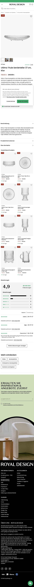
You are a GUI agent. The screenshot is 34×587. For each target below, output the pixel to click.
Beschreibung (5, 123)
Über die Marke (5, 145)
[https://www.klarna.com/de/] (12, 574)
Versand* (3, 477)
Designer (3, 490)
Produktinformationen (8, 141)
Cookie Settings (11, 101)
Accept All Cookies (23, 101)
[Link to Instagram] (6, 568)
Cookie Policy (4, 488)
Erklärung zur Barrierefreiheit (8, 492)
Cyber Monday (5, 514)
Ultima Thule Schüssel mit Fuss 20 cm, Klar (8, 177)
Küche (18, 483)
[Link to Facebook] (2, 568)
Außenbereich (21, 485)
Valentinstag (4, 499)
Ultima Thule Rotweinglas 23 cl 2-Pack (24, 208)
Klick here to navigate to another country (12, 534)
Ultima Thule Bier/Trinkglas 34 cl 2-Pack (24, 239)
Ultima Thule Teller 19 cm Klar (7, 208)
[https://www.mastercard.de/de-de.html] (7, 574)
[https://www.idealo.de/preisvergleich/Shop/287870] (17, 574)
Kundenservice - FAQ (6, 475)
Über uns (3, 473)
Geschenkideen (5, 504)
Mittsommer (4, 508)
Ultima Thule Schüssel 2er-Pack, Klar (8, 239)
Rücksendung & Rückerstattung (5, 480)
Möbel (18, 473)
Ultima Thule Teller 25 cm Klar (24, 177)
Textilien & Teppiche (22, 481)
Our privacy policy (11, 97)
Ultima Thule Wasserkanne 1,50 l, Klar (24, 270)
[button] (30, 4)
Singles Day (4, 510)
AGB (2, 482)
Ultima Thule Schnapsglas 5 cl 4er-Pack (8, 270)
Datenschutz (4, 484)
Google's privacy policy (21, 97)
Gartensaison (4, 506)
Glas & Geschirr (21, 479)
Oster (2, 502)
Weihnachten (4, 516)
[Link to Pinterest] (10, 568)
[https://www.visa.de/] (3, 574)
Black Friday (4, 512)
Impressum (4, 486)
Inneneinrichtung (21, 475)
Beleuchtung (20, 477)
